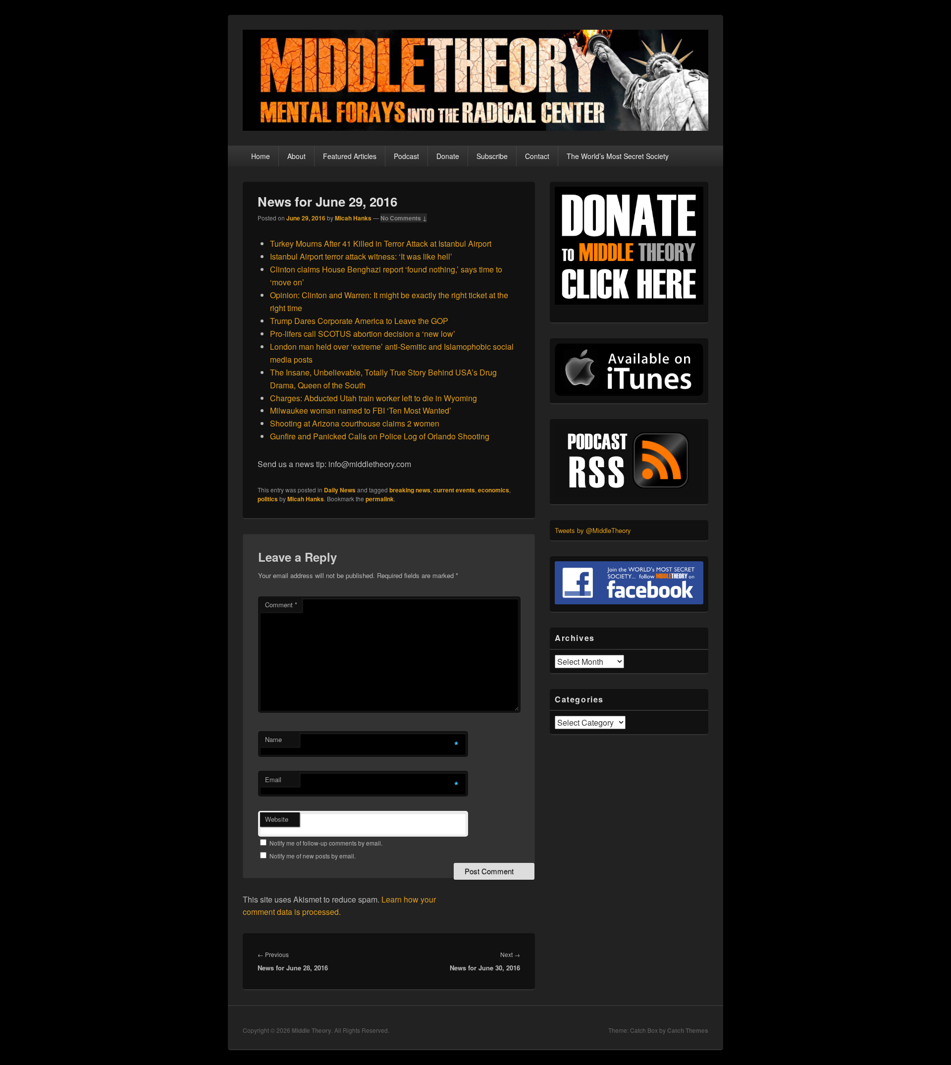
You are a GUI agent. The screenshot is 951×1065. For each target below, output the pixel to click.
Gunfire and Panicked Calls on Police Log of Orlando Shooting (379, 436)
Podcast (406, 156)
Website (276, 819)
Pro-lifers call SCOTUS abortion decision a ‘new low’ (362, 333)
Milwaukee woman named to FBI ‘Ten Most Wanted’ (360, 410)
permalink (380, 498)
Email (273, 779)
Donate (447, 156)
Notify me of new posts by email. (312, 856)
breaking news (409, 489)
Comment (281, 604)
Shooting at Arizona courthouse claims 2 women (354, 423)
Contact (537, 156)
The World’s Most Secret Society (618, 156)
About (296, 156)
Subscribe (492, 156)
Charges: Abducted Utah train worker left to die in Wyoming (373, 398)
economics (493, 489)
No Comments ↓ (403, 217)
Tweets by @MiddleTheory (593, 530)
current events (454, 489)
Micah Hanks (353, 217)
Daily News (340, 489)
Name (273, 739)
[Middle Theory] (475, 127)
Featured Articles (349, 156)
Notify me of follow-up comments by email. (325, 843)
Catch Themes (687, 1030)
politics (268, 498)
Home (260, 156)
